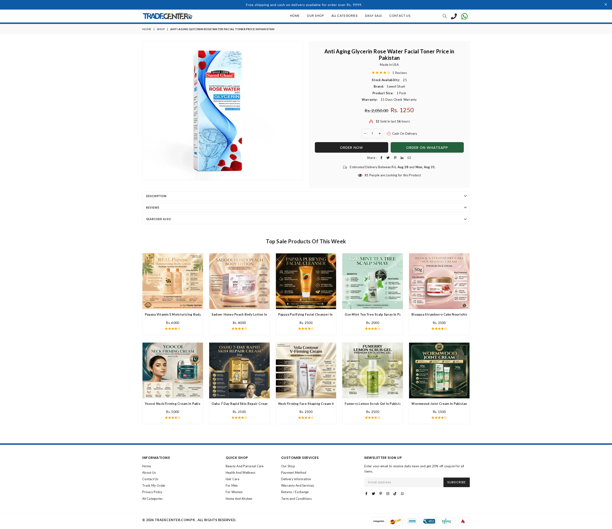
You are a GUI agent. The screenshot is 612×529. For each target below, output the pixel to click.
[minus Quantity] (364, 133)
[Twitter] (373, 493)
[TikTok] (395, 493)
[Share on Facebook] (381, 157)
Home (295, 15)
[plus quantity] (379, 133)
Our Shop (315, 15)
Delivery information (296, 479)
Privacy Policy (152, 492)
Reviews (152, 208)
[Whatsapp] (402, 493)
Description (156, 196)
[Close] (606, 4)
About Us (149, 472)
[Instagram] (387, 493)
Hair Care (232, 479)
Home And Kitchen (239, 499)
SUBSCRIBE (456, 482)
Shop (161, 29)
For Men (232, 485)
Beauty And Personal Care (245, 466)
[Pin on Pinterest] (395, 157)
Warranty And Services (297, 485)
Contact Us (400, 15)
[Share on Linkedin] (402, 157)
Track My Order (154, 485)
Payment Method (293, 472)
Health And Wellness (241, 472)
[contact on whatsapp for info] (464, 16)
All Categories (344, 15)
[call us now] (454, 16)
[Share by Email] (409, 157)
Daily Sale (373, 15)
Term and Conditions (296, 499)
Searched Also (158, 219)
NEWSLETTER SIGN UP (383, 458)
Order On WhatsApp (427, 147)
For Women (234, 492)
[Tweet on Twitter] (388, 157)
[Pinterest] (380, 493)
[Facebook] (366, 493)
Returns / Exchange (295, 492)
